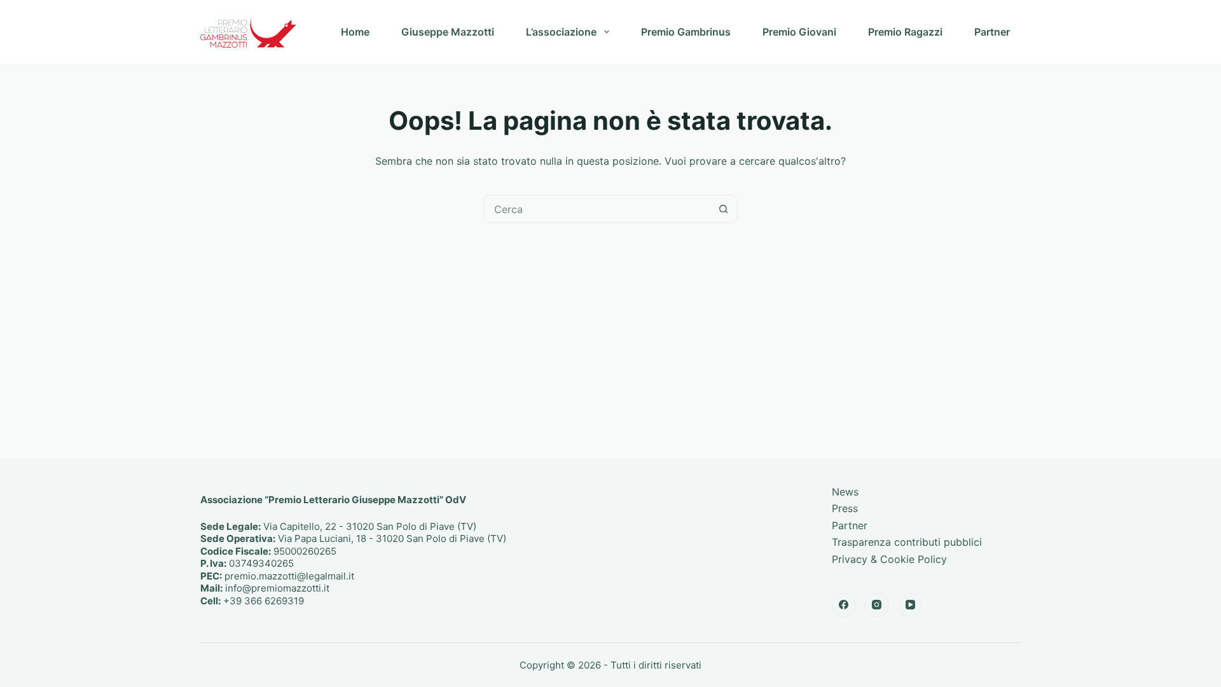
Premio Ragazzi (905, 31)
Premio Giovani (799, 31)
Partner (992, 31)
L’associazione (561, 31)
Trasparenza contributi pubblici (907, 542)
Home (355, 31)
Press (845, 508)
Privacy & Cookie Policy (889, 559)
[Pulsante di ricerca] (723, 209)
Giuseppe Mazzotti (447, 31)
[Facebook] (844, 605)
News (845, 491)
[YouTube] (911, 605)
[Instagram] (877, 605)
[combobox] (597, 209)
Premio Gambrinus (686, 31)
